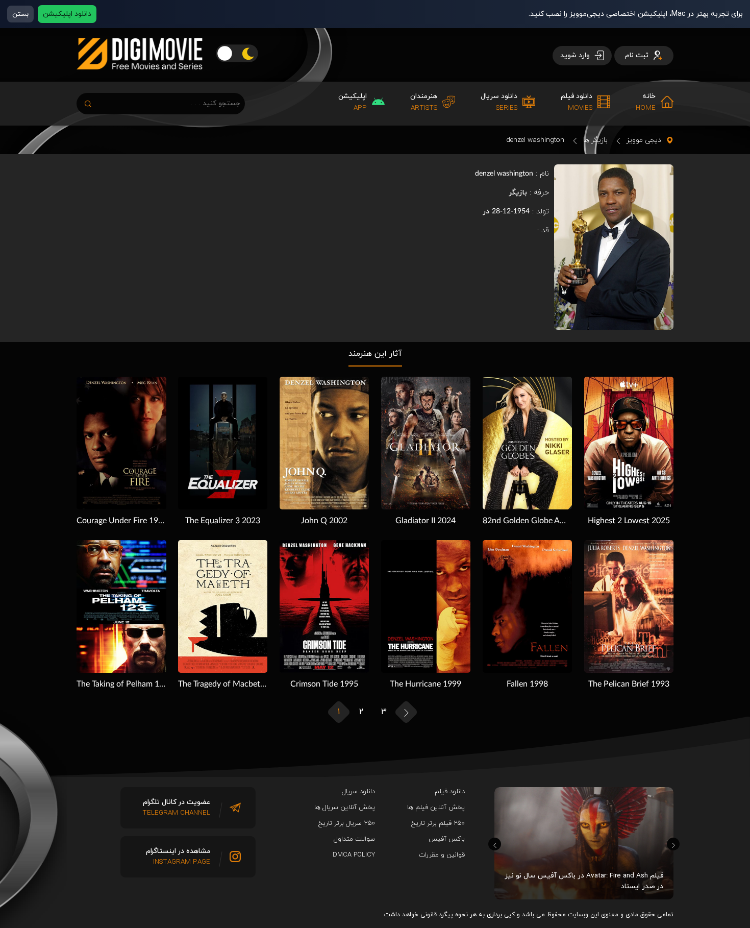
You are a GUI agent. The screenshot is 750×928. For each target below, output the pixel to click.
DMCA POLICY (354, 855)
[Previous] (494, 844)
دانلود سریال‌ (358, 791)
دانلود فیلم (450, 791)
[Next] (673, 844)
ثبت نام (638, 55)
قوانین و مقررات (442, 855)
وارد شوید (576, 55)
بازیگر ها (595, 140)
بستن (20, 14)
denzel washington (535, 140)
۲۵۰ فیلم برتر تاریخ (438, 823)
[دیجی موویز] (140, 77)
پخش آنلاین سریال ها (344, 807)
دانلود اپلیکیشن (67, 14)
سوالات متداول (354, 839)
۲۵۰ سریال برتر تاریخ (346, 823)
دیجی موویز (644, 140)
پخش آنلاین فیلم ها (436, 807)
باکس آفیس (447, 839)
